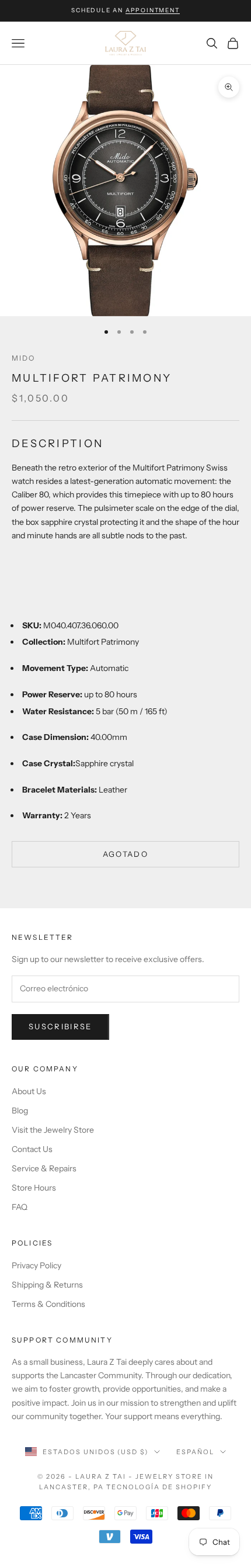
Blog (20, 1110)
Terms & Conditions (48, 1304)
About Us (29, 1091)
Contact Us (32, 1149)
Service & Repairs (44, 1168)
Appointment (153, 10)
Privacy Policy (36, 1265)
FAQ (19, 1207)
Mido (24, 358)
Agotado (125, 854)
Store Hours (34, 1187)
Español (195, 1452)
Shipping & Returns (47, 1284)
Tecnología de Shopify (159, 1487)
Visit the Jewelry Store (53, 1130)
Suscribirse (60, 1026)
